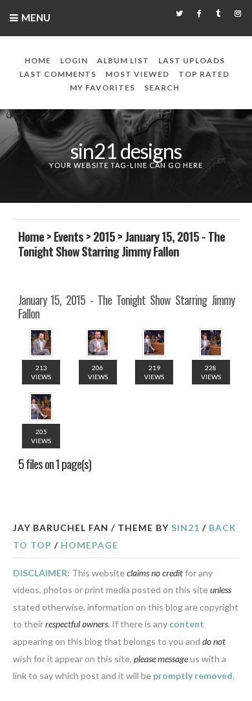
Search (162, 87)
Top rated (203, 74)
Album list (123, 60)
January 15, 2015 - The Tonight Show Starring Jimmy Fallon (121, 243)
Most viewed (137, 74)
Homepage (89, 544)
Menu (35, 17)
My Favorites (102, 87)
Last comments (57, 74)
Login (74, 60)
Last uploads (191, 60)
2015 (104, 236)
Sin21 (185, 527)
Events (68, 236)
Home (38, 60)
